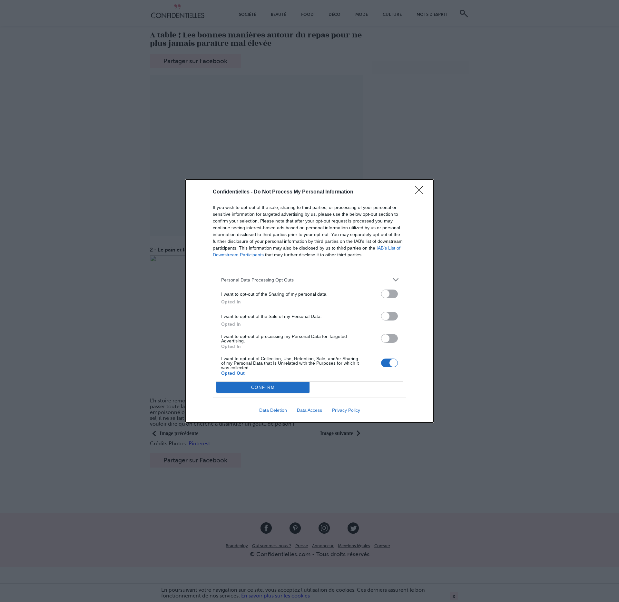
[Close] (421, 192)
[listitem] (309, 279)
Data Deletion (273, 410)
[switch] (389, 294)
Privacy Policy (346, 410)
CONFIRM (263, 387)
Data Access (309, 410)
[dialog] (309, 301)
